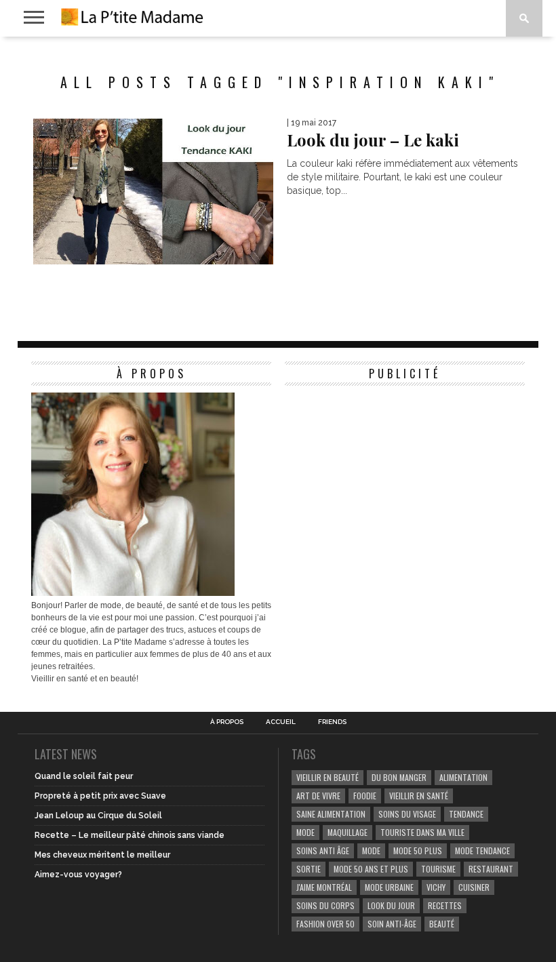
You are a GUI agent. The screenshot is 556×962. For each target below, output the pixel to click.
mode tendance (482, 850)
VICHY (435, 887)
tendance (466, 814)
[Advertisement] (386, 477)
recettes (445, 905)
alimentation (463, 777)
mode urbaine (389, 887)
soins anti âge (322, 850)
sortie (308, 869)
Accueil (281, 722)
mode (305, 832)
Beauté (441, 923)
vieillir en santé (418, 795)
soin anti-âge (392, 923)
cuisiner (474, 887)
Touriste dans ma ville (422, 832)
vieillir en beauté (327, 777)
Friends (332, 722)
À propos (226, 722)
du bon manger (399, 777)
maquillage (347, 832)
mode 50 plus (417, 850)
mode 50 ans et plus (371, 869)
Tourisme (438, 869)
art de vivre (318, 795)
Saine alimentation (330, 814)
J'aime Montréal (324, 887)
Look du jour (391, 905)
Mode (371, 850)
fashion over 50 (325, 923)
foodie (364, 795)
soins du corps (325, 905)
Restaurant (491, 869)
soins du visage (407, 814)
